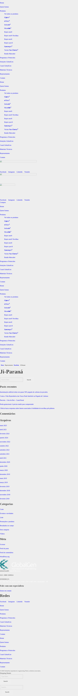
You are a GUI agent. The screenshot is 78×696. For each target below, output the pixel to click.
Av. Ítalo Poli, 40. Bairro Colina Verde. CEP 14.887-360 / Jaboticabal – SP (24, 581)
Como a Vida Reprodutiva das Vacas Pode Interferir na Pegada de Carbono (24, 396)
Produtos (3, 11)
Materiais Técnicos (6, 70)
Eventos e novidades (6, 513)
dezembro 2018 (5, 490)
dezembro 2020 (5, 462)
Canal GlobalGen (5, 66)
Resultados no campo (7, 525)
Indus (7, 25)
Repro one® (8, 32)
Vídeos (2, 534)
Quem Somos (4, 7)
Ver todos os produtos (11, 14)
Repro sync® (8, 43)
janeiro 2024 (4, 438)
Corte (2, 509)
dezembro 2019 (5, 474)
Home (2, 3)
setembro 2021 (4, 454)
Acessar (2, 544)
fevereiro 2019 (4, 486)
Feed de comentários (6, 552)
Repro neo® (8, 39)
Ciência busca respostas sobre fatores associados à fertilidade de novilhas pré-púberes (27, 408)
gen (8, 46)
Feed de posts (4, 548)
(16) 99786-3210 (15, 571)
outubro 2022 (4, 446)
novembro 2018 (5, 494)
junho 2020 (3, 466)
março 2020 (4, 470)
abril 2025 (3, 429)
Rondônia (16, 365)
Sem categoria (4, 530)
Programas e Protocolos (7, 58)
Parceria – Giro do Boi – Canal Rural (12, 400)
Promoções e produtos (7, 521)
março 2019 (4, 482)
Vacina (11, 50)
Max (7, 28)
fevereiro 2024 (4, 433)
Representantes (5, 74)
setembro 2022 (4, 450)
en (7, 21)
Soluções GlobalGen (6, 62)
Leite (1, 517)
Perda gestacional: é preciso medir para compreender (17, 404)
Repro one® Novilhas (11, 35)
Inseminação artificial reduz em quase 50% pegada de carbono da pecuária (24, 392)
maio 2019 (3, 478)
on (7, 17)
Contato (2, 78)
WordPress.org (4, 556)
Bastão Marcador (9, 54)
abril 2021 (3, 458)
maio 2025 (3, 425)
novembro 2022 (5, 442)
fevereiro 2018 (4, 499)
